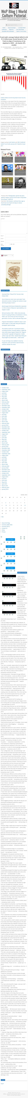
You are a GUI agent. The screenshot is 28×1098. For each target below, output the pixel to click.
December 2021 (6, 427)
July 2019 (4, 478)
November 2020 (6, 450)
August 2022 (5, 412)
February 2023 (5, 402)
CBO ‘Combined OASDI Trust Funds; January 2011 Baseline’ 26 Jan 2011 (13, 144)
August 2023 (5, 391)
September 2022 (6, 411)
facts (10, 48)
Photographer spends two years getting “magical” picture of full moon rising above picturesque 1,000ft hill (13, 197)
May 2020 (4, 460)
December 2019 (6, 469)
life (16, 48)
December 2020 (6, 448)
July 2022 (4, 414)
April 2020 (4, 462)
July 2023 (4, 393)
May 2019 (4, 482)
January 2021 (5, 446)
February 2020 (5, 466)
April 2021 (4, 441)
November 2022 (6, 407)
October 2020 (5, 452)
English (5, 255)
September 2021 (6, 432)
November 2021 (6, 428)
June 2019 (4, 480)
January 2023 (5, 403)
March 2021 (5, 443)
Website (2, 241)
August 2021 (5, 434)
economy (6, 48)
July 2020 (4, 457)
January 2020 (5, 468)
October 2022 (5, 409)
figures (13, 48)
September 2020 (6, 453)
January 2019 (5, 489)
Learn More (10, 539)
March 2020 (5, 464)
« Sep (2, 516)
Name (2, 235)
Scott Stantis (12, 142)
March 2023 (5, 400)
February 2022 (5, 423)
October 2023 (5, 387)
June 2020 (4, 459)
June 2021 (4, 437)
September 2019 (6, 475)
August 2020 (5, 455)
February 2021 (5, 444)
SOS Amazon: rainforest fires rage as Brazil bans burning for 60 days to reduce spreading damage (13, 202)
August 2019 (5, 477)
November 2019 (6, 471)
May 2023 (4, 396)
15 (25, 505)
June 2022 (4, 416)
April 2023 (4, 398)
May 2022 (4, 418)
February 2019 (5, 487)
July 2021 (4, 436)
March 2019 (5, 485)
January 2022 (5, 425)
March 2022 (5, 421)
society (22, 48)
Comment (3, 219)
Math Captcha (2, 245)
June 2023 (4, 395)
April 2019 (4, 484)
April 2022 (4, 420)
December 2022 (6, 405)
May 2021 (4, 439)
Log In (2, 1083)
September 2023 (6, 389)
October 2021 (5, 430)
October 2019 (5, 473)
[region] (14, 367)
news (19, 48)
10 (6, 505)
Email (2, 238)
